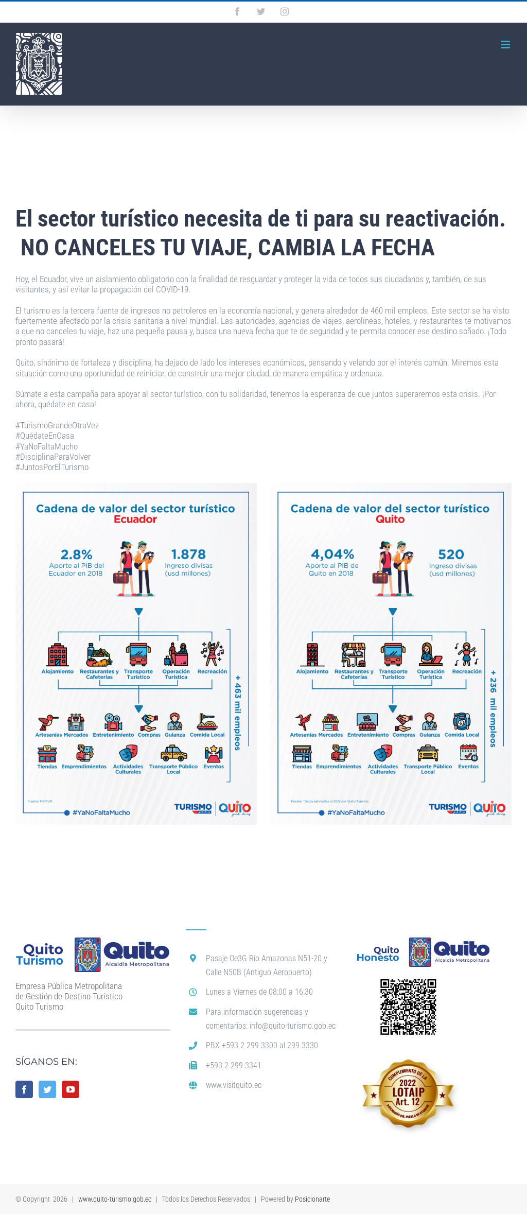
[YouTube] (70, 1089)
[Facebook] (24, 1089)
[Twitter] (47, 1089)
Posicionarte (312, 1199)
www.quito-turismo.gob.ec (114, 1199)
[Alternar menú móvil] (506, 44)
